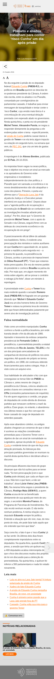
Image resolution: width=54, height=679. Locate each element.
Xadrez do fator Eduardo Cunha (25, 586)
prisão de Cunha (15, 136)
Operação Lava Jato (29, 195)
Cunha (27, 288)
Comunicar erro (13, 615)
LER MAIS (10, 654)
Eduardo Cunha (19, 86)
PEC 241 (16, 146)
